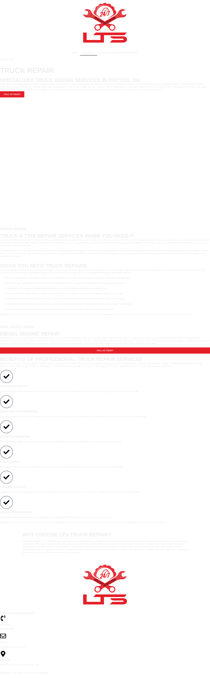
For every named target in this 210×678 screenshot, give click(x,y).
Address (5, 660)
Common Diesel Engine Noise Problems (119, 52)
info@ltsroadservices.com (12, 647)
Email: (4, 642)
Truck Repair (88, 52)
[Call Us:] (3, 618)
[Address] (3, 654)
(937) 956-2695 (7, 629)
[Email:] (3, 636)
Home (75, 52)
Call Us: (5, 624)
